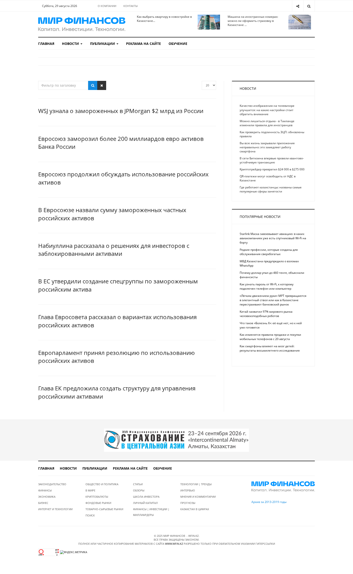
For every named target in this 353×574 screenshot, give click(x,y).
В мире (90, 490)
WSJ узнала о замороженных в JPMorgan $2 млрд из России (120, 111)
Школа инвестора (146, 496)
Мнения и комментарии (198, 496)
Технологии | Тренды (196, 484)
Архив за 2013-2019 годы (268, 502)
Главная (46, 43)
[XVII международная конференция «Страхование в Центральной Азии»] (176, 440)
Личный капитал (145, 503)
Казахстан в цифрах (194, 509)
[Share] (297, 6)
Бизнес (43, 503)
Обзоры (138, 490)
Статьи (138, 484)
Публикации (103, 43)
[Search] (309, 6)
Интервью (187, 490)
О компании (107, 6)
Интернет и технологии (55, 509)
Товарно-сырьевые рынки (104, 509)
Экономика (46, 496)
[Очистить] (101, 85)
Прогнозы (187, 503)
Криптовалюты (96, 496)
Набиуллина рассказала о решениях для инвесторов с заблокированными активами (113, 250)
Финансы (45, 490)
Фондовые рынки (98, 503)
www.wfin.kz (174, 543)
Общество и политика (101, 484)
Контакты (130, 6)
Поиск (90, 515)
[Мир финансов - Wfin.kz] (81, 24)
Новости (71, 43)
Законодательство (52, 484)
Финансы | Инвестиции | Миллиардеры (151, 512)
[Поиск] (92, 85)
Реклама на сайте (143, 43)
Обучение (178, 43)
